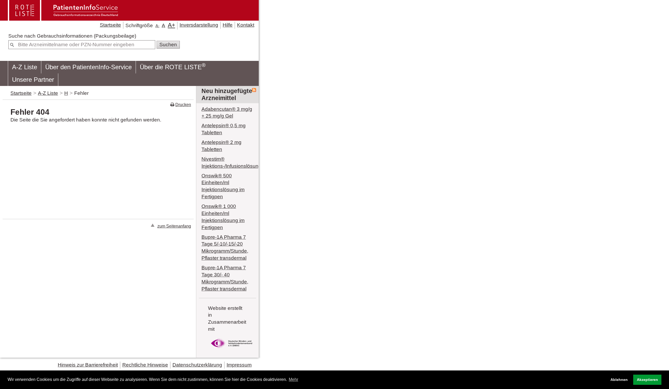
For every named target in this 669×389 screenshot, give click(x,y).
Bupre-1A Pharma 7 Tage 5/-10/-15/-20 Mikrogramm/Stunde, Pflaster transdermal (224, 247)
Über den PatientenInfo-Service (88, 67)
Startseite (110, 25)
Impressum (239, 365)
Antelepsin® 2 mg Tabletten (221, 146)
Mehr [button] (293, 379)
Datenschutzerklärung (197, 365)
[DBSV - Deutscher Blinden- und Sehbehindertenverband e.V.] (231, 349)
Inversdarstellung (199, 25)
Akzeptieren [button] (647, 380)
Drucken (183, 104)
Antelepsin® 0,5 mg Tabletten (223, 129)
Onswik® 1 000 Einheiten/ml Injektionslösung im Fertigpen (223, 217)
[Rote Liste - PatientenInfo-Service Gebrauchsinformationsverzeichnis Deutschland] (63, 18)
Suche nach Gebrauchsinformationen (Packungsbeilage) (72, 36)
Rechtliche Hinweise (145, 365)
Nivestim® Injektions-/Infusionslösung (227, 162)
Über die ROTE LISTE (173, 66)
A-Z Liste (24, 67)
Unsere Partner (33, 79)
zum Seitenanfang (174, 226)
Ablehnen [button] (619, 380)
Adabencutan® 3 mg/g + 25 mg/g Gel (226, 112)
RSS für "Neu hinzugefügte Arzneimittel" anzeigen (254, 90)
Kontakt (245, 25)
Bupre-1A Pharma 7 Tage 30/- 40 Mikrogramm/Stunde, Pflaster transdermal (224, 278)
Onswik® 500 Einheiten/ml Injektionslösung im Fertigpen (223, 186)
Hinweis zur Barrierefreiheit (88, 365)
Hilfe (228, 25)
